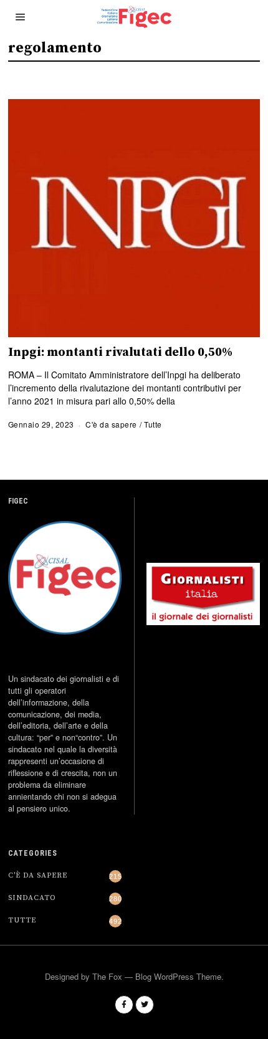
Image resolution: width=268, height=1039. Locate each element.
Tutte (153, 424)
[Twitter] (144, 1004)
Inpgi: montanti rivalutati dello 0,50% (120, 352)
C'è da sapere (111, 424)
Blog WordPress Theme (178, 976)
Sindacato (32, 898)
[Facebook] (124, 1004)
